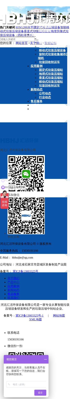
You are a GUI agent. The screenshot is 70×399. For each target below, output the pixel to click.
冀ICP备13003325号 (25, 271)
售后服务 (13, 293)
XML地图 (35, 319)
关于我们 (13, 278)
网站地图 (59, 315)
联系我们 (13, 297)
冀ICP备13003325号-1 (29, 315)
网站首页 (22, 43)
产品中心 (13, 282)
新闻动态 (13, 290)
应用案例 (13, 286)
